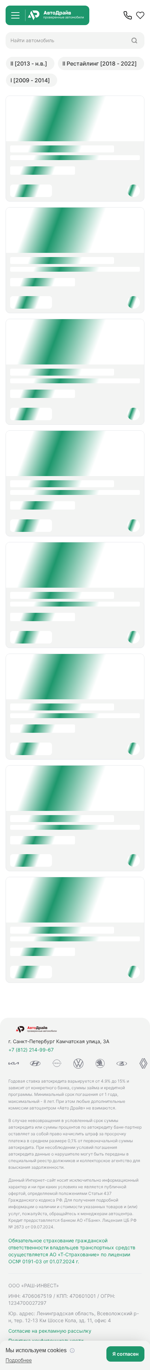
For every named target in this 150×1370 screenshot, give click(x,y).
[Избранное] (140, 15)
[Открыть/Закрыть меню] (15, 15)
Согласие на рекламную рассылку (49, 1331)
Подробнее (19, 1360)
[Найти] (134, 40)
